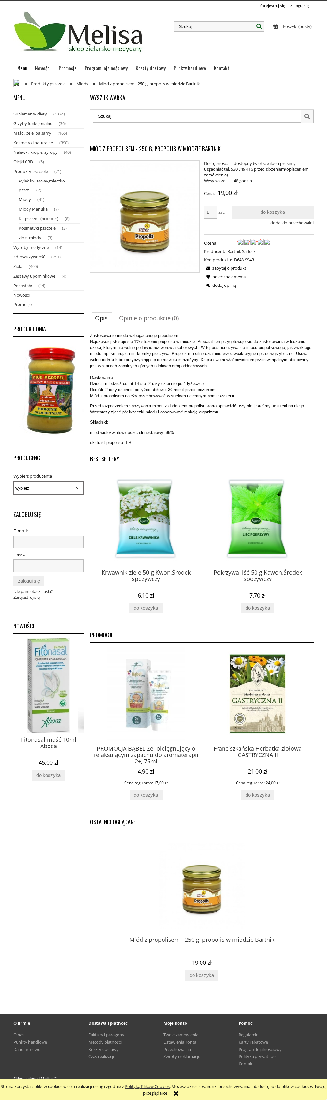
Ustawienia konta (180, 1042)
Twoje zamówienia (181, 1034)
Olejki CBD (23, 162)
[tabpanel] (202, 389)
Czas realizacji (101, 1056)
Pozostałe (22, 285)
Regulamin (249, 1034)
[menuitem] (22, 68)
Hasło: (20, 554)
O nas (18, 1034)
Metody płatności (105, 1042)
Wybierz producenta (32, 476)
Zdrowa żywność (29, 257)
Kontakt (246, 1064)
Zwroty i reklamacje (182, 1056)
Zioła (17, 266)
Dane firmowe (26, 1049)
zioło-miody (30, 238)
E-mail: (20, 531)
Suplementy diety (30, 114)
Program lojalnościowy (260, 1049)
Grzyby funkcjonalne (32, 123)
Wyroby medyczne (31, 247)
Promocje (22, 304)
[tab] (102, 318)
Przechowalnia (177, 1049)
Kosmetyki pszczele (37, 228)
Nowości (21, 295)
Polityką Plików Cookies (147, 1086)
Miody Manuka (33, 209)
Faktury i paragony (106, 1034)
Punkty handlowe (30, 1042)
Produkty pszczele (30, 171)
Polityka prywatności (258, 1056)
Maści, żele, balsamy (32, 133)
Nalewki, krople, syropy (35, 152)
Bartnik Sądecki (241, 251)
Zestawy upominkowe (34, 276)
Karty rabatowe (253, 1042)
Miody (25, 199)
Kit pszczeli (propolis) (38, 218)
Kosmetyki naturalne (33, 142)
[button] (225, 268)
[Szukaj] (259, 26)
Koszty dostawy (103, 1049)
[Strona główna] (79, 35)
